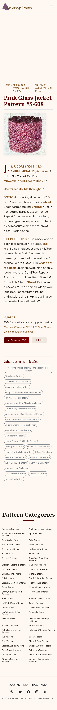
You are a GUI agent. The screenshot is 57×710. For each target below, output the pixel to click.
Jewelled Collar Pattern (15, 457)
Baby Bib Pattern (44, 452)
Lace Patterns (8, 607)
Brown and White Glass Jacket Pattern (22, 419)
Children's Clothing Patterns (14, 565)
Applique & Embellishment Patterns (13, 534)
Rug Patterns (7, 637)
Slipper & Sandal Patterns (13, 646)
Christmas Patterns (37, 565)
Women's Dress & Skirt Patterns (11, 660)
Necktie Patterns (36, 612)
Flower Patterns (8, 587)
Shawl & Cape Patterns (39, 641)
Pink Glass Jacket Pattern (16, 397)
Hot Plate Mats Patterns (12, 603)
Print (40, 340)
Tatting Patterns (9, 654)
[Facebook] (28, 692)
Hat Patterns (7, 598)
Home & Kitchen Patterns (40, 598)
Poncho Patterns (36, 625)
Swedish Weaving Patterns (40, 646)
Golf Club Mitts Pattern (15, 473)
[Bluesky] (20, 692)
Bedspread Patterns (38, 549)
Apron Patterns (35, 533)
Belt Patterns (7, 553)
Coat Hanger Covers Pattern (18, 381)
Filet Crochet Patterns (39, 583)
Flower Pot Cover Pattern (38, 446)
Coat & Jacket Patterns (39, 569)
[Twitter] (45, 692)
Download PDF (18, 340)
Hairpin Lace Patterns (38, 592)
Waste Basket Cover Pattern (18, 430)
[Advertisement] (28, 43)
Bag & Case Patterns (11, 544)
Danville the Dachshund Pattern (19, 452)
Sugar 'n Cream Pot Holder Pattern (20, 425)
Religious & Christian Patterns (42, 630)
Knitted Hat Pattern (38, 473)
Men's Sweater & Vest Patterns (11, 613)
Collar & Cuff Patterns (11, 574)
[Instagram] (37, 692)
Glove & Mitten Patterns (39, 587)
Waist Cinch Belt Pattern (16, 462)
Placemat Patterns (10, 625)
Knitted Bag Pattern (14, 479)
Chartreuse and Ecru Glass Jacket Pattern (23, 403)
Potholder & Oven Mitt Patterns (11, 631)
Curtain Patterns (36, 574)
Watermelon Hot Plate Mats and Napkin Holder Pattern (28, 369)
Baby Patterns (35, 540)
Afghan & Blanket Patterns (40, 529)
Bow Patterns (35, 553)
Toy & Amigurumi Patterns (40, 654)
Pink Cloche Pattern (14, 376)
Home (7, 85)
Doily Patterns (8, 578)
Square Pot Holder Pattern (17, 387)
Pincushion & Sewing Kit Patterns (39, 619)
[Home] (17, 6)
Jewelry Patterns (36, 603)
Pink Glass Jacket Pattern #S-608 (21, 88)
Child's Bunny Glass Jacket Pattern (20, 408)
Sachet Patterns (36, 637)
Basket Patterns (36, 544)
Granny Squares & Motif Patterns (12, 593)
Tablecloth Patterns (38, 650)
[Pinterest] (12, 692)
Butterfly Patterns (9, 558)
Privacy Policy (39, 684)
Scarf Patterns (8, 641)
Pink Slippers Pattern (14, 446)
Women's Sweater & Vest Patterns (40, 660)
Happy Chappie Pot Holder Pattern (21, 441)
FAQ (25, 684)
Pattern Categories (10, 529)
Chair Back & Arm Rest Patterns (39, 559)
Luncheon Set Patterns (39, 607)
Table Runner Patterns (11, 650)
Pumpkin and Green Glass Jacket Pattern (23, 392)
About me (15, 684)
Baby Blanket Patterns (11, 540)
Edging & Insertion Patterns (14, 583)
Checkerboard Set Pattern (17, 468)
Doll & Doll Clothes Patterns (41, 578)
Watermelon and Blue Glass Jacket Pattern (24, 414)
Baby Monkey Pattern (15, 435)
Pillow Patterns (8, 618)
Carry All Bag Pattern (39, 462)
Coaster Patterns (9, 569)
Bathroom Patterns (10, 549)
